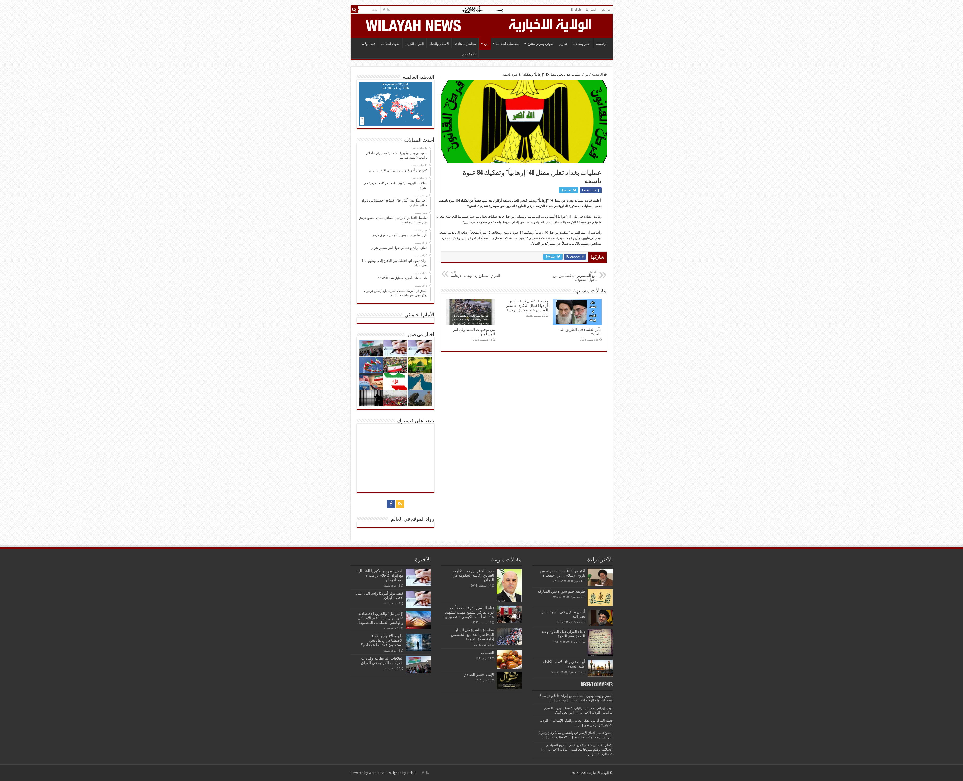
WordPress (376, 773)
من (486, 44)
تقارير (563, 44)
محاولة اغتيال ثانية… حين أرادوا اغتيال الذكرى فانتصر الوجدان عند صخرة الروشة (527, 305)
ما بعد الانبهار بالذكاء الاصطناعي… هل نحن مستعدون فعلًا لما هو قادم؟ (382, 640)
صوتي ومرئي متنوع (540, 44)
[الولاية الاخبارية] (550, 25)
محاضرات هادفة (465, 44)
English (576, 9)
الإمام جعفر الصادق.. (478, 674)
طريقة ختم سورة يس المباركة (561, 591)
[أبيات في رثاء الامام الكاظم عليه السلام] (600, 668)
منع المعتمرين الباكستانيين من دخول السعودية (575, 276)
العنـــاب (487, 652)
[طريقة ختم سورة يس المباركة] (600, 597)
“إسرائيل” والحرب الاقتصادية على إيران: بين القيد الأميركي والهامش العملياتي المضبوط (380, 618)
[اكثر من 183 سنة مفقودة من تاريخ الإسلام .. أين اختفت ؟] (600, 577)
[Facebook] (383, 10)
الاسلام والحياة (439, 44)
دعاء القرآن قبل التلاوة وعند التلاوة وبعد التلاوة (563, 633)
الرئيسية (602, 44)
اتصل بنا (591, 9)
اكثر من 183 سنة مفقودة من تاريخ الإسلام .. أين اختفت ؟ (562, 573)
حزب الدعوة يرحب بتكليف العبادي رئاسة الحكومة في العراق (473, 575)
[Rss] (388, 10)
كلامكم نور (469, 54)
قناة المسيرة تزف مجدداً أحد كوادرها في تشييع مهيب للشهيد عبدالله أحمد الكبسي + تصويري (469, 612)
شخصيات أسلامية (507, 44)
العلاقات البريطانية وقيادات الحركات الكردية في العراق (382, 660)
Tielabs (412, 773)
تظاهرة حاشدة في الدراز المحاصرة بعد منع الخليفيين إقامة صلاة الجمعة (472, 634)
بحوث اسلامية (390, 44)
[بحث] (354, 9)
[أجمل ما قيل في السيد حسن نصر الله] (600, 618)
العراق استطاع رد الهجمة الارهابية (475, 274)
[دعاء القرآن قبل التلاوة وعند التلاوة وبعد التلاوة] (600, 642)
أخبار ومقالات (582, 44)
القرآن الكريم (414, 44)
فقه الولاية (368, 44)
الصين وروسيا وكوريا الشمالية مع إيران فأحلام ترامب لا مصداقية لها (380, 575)
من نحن (605, 9)
